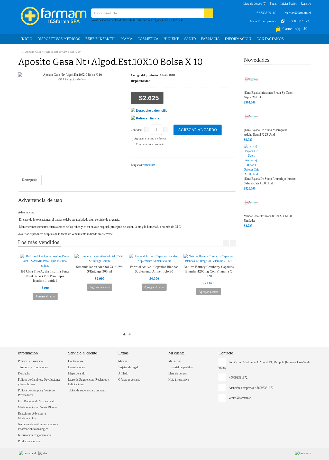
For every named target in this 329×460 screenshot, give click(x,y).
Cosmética (148, 39)
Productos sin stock (30, 441)
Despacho (24, 373)
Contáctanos (270, 39)
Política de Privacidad (31, 361)
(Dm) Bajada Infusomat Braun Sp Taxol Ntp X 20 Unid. (268, 95)
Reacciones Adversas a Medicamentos (32, 416)
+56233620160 (266, 13)
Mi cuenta (174, 361)
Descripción (30, 180)
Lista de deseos (177, 373)
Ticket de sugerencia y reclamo (86, 390)
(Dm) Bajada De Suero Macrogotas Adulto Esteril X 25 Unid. (265, 132)
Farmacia (210, 39)
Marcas (122, 361)
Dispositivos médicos (59, 39)
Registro (306, 3)
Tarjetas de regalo (128, 367)
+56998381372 (238, 377)
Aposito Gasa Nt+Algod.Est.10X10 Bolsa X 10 (53, 51)
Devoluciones (76, 367)
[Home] (19, 51)
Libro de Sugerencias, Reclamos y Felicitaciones (88, 382)
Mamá (126, 39)
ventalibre (149, 165)
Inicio (26, 39)
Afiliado (123, 373)
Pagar (273, 3)
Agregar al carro (197, 130)
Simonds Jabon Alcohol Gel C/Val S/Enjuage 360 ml (99, 269)
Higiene (171, 39)
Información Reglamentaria (34, 435)
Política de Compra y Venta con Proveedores (37, 393)
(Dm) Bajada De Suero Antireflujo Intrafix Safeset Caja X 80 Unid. (270, 181)
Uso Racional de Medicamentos (37, 401)
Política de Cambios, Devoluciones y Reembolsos (39, 382)
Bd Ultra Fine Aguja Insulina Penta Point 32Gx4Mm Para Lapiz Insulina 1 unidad (45, 276)
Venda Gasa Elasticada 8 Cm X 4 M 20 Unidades (268, 218)
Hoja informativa (178, 379)
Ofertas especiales (129, 379)
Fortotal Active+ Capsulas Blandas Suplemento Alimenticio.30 (154, 269)
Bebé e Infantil (100, 39)
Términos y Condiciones (33, 367)
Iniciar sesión (288, 3)
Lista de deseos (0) (254, 3)
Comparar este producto (149, 144)
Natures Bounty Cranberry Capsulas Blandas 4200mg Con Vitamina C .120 (209, 271)
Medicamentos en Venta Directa (37, 407)
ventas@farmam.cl (298, 13)
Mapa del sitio (76, 373)
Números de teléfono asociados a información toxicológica (38, 427)
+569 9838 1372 (297, 21)
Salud (190, 39)
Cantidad (136, 130)
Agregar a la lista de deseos (150, 138)
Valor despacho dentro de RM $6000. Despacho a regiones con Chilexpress (137, 20)
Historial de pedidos (180, 367)
